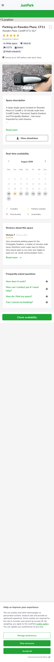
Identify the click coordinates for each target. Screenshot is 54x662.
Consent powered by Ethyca (38, 657)
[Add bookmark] (50, 27)
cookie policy (42, 624)
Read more (12, 130)
